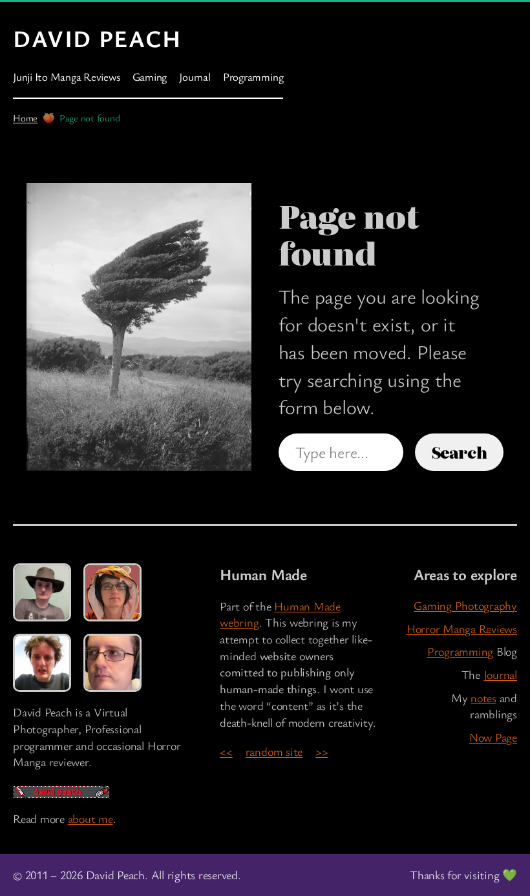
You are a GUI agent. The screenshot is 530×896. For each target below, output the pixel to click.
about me (90, 818)
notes (483, 697)
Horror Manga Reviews (462, 628)
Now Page (493, 737)
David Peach (97, 38)
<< (226, 751)
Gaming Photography (465, 605)
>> (321, 751)
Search (459, 452)
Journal (500, 674)
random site (274, 751)
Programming (460, 651)
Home (25, 117)
